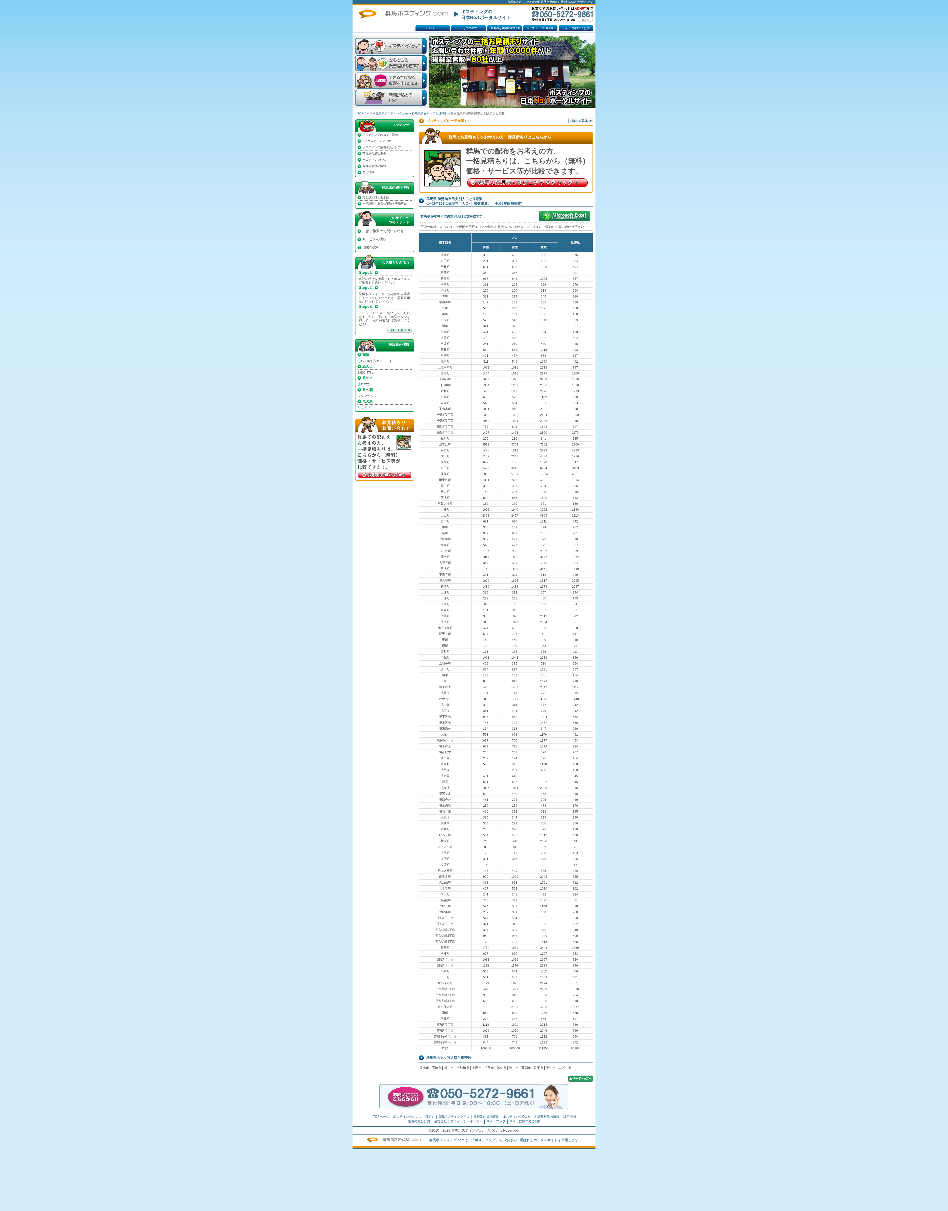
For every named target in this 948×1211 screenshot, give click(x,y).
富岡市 (538, 1068)
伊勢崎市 (462, 1068)
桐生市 (449, 1068)
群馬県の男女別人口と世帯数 (448, 1058)
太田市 (477, 1068)
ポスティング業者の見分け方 (381, 147)
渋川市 (514, 1068)
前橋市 (424, 1068)
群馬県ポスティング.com (392, 113)
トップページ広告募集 (540, 28)
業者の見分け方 (419, 1121)
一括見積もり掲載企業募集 (504, 28)
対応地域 (368, 172)
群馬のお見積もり (528, 182)
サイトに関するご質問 (576, 28)
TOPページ (433, 28)
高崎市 (436, 1068)
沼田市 (489, 1068)
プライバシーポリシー (467, 1121)
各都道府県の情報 (374, 166)
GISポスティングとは (376, 141)
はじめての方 (468, 28)
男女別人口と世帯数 (375, 197)
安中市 (551, 1068)
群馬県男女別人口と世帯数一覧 (432, 113)
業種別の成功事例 (374, 153)
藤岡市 (526, 1068)
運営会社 (440, 1121)
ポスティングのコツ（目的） (381, 134)
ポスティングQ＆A (374, 160)
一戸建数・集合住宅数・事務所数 (384, 203)
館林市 (501, 1068)
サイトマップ (496, 1121)
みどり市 (564, 1068)
